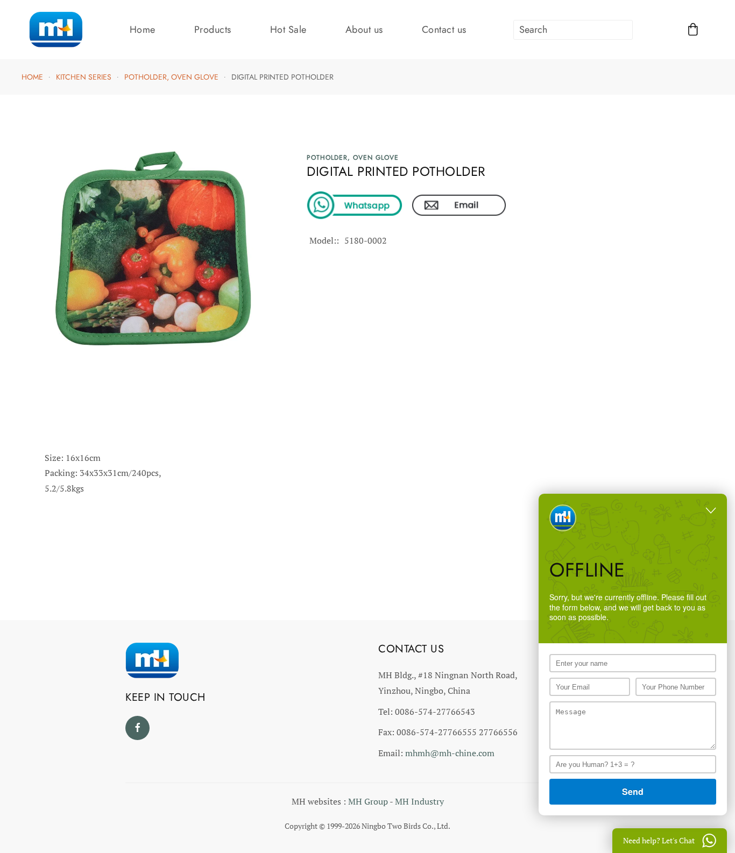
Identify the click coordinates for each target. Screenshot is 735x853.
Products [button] (212, 30)
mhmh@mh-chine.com (449, 753)
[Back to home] (56, 29)
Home (143, 30)
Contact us (444, 30)
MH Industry (419, 801)
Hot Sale (288, 30)
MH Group (368, 801)
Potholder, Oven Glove (353, 157)
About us (364, 30)
